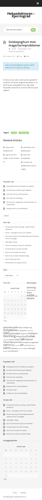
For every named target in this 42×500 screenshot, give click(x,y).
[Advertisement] (21, 111)
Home (15, 493)
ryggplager (35, 342)
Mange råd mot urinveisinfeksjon (17, 208)
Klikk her (8, 67)
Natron (29, 339)
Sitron (11, 344)
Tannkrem (27, 345)
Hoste (19, 336)
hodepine (32, 333)
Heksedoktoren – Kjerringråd (21, 14)
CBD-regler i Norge (11, 242)
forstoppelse (21, 330)
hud (24, 336)
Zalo (9, 351)
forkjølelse (10, 330)
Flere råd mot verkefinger (14, 198)
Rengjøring (27, 342)
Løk (22, 339)
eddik (30, 295)
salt (5, 345)
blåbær (29, 290)
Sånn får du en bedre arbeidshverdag (17, 256)
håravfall (5, 340)
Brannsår (33, 290)
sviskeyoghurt (24, 132)
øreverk (14, 351)
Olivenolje (8, 342)
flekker (20, 328)
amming (31, 287)
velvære (14, 348)
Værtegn (31, 348)
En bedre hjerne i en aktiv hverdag (16, 249)
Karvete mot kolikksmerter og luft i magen (29, 165)
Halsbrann (24, 334)
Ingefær (11, 340)
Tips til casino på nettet (12, 259)
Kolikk (14, 49)
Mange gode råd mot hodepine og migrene (20, 186)
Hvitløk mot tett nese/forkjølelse (16, 393)
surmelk (17, 345)
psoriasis (17, 342)
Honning (9, 336)
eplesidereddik (10, 327)
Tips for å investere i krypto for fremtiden (18, 245)
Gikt (6, 333)
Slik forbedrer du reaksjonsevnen (15, 263)
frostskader (30, 330)
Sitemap (23, 493)
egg (36, 296)
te (32, 345)
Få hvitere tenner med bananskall (17, 194)
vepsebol (20, 348)
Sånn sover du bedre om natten (15, 252)
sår (22, 345)
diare (29, 292)
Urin (34, 345)
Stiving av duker (11, 390)
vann (6, 348)
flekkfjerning (27, 328)
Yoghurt (5, 351)
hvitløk (31, 336)
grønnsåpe (14, 333)
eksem (30, 298)
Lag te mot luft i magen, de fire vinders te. (11, 158)
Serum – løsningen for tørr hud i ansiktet (18, 233)
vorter (25, 348)
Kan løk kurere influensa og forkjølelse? (18, 190)
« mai (5, 321)
